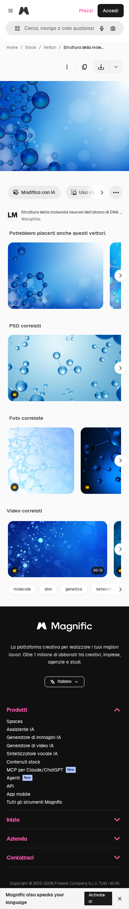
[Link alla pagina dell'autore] (13, 216)
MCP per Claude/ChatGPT (40, 770)
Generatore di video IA (30, 746)
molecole (22, 589)
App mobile (18, 794)
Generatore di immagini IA (34, 737)
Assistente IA (20, 729)
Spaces (14, 721)
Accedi (110, 11)
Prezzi (86, 11)
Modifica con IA (38, 192)
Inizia (13, 819)
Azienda (17, 838)
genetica (73, 589)
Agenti (19, 778)
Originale (43, 89)
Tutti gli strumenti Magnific (35, 802)
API (10, 786)
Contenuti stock (23, 762)
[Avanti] (102, 192)
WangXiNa (30, 219)
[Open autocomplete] (15, 28)
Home (12, 47)
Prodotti (17, 709)
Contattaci (20, 857)
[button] (64, 682)
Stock (30, 47)
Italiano (64, 681)
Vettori (50, 47)
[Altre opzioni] (66, 66)
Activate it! (97, 898)
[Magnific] (64, 627)
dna (48, 589)
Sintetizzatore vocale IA (32, 754)
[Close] (119, 899)
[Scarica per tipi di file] (115, 66)
